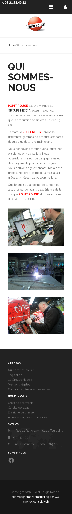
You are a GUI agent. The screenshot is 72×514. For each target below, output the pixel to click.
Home (11, 45)
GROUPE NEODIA (19, 110)
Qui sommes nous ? (21, 370)
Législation (15, 375)
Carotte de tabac (18, 407)
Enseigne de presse (21, 412)
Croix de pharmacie (20, 402)
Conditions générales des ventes (29, 389)
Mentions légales (19, 384)
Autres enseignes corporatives (27, 417)
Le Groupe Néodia (20, 379)
